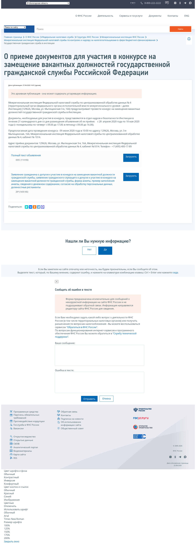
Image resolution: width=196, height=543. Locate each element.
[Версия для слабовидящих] (133, 3)
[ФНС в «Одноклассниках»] (180, 3)
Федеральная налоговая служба (58, 37)
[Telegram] (38, 207)
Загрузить (131, 156)
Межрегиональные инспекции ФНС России (122, 37)
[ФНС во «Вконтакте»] (175, 3)
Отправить (89, 398)
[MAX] (42, 207)
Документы (155, 15)
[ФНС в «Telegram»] (185, 3)
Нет (89, 249)
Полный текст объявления (26, 155)
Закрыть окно (11, 541)
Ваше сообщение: (65, 343)
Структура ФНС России (87, 37)
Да (105, 249)
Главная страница (13, 37)
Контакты (173, 15)
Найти (180, 29)
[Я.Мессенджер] (26, 207)
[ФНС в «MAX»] (190, 3)
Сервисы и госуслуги (130, 15)
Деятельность (105, 15)
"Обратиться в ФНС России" (81, 327)
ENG (186, 15)
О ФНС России (83, 15)
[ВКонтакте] (30, 207)
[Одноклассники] (34, 207)
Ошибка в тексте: (64, 370)
